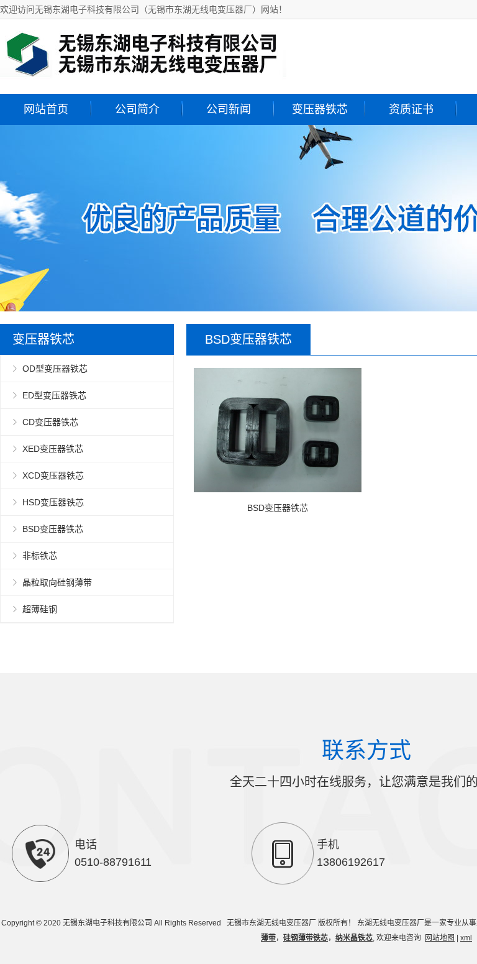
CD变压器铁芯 (50, 422)
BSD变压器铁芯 (52, 529)
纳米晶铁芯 (354, 938)
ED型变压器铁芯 (54, 395)
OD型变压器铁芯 (55, 369)
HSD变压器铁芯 (53, 502)
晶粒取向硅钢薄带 (57, 582)
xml (466, 938)
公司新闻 (228, 109)
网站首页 (46, 109)
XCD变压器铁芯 (53, 475)
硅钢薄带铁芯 (305, 938)
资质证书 (411, 109)
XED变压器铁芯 (52, 449)
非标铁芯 (39, 556)
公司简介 (137, 109)
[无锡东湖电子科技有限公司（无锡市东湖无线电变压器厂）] (143, 78)
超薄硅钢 (39, 609)
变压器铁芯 (320, 109)
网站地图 (440, 938)
